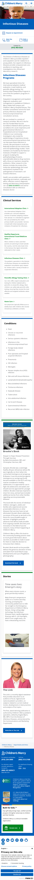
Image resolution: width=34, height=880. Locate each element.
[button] (26, 3)
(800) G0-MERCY (14, 186)
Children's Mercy (7, 745)
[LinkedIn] (7, 840)
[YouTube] (12, 840)
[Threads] (21, 840)
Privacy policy (26, 866)
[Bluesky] (26, 840)
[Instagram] (17, 840)
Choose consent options (9, 866)
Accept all (17, 871)
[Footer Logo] (13, 753)
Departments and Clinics (21, 745)
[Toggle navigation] (31, 3)
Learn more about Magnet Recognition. (21, 786)
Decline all (17, 874)
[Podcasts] (3, 843)
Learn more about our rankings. (20, 800)
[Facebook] (3, 840)
